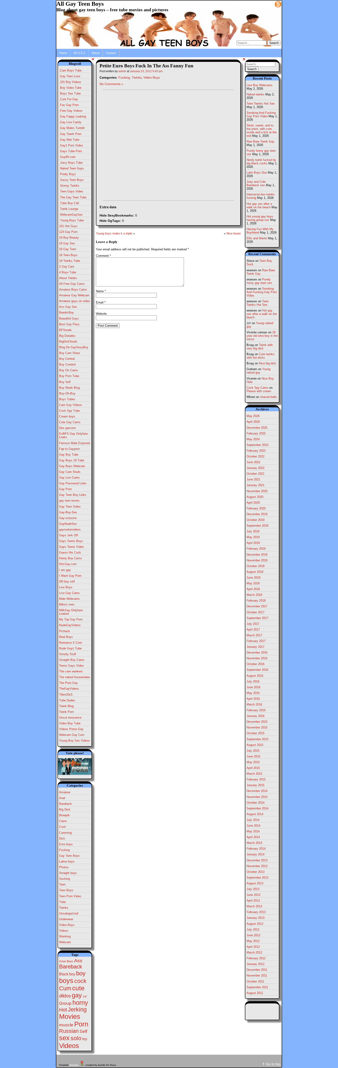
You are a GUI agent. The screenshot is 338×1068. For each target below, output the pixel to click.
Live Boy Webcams (259, 85)
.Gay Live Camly (70, 122)
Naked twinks (255, 94)
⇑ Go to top (271, 1064)
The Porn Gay (68, 683)
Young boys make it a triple (114, 233)
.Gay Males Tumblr (72, 128)
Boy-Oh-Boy (67, 393)
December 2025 (256, 427)
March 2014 (254, 843)
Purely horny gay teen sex (259, 281)
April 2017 (253, 629)
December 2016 (256, 652)
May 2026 (253, 416)
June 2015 (253, 756)
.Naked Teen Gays (71, 168)
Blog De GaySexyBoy (73, 347)
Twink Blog (66, 706)
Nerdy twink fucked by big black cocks (261, 161)
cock (80, 981)
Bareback (65, 803)
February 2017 (256, 641)
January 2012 (255, 964)
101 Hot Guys (68, 226)
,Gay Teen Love (69, 76)
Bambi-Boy (66, 312)
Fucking (64, 850)
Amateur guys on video (74, 301)
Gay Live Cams (69, 477)
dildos (65, 995)
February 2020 (256, 508)
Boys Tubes (67, 399)
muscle (66, 1024)
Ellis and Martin (256, 238)
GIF (85, 996)
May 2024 (253, 439)
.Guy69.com (67, 157)
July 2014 (252, 820)
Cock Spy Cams (257, 387)
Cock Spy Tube (69, 410)
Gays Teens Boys (71, 541)
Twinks (63, 907)
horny (80, 1002)
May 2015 (253, 762)
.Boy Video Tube (70, 87)
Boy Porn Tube (69, 376)
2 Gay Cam (66, 266)
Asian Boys (66, 961)
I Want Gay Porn (70, 575)
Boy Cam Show (69, 353)
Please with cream (258, 391)
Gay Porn (65, 489)
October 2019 (255, 520)
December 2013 (256, 860)
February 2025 (256, 433)
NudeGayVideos (70, 625)
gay (77, 995)
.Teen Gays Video (71, 191)
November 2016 (256, 658)
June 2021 (253, 479)
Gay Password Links (73, 483)
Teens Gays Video (71, 665)
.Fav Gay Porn (69, 105)
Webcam (65, 942)
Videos (63, 930)
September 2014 (257, 808)
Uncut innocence (70, 717)
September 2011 (257, 987)
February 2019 (256, 548)
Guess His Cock (70, 552)
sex (64, 1038)
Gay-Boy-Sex (68, 512)
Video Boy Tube (69, 723)
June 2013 (253, 895)
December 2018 (256, 554)
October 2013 (255, 872)
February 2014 (256, 848)
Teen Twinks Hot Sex (260, 103)
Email (101, 302)
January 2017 (255, 646)
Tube (62, 902)
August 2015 (254, 745)
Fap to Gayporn (69, 449)
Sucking (64, 878)
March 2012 (254, 952)
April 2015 (253, 768)
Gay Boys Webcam (72, 466)
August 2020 (254, 497)
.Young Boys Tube (71, 220)
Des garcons (67, 428)
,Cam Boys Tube (70, 70)
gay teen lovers (69, 500)
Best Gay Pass (69, 324)
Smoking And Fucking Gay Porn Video (261, 114)
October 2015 (255, 733)
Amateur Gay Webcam (74, 295)
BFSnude (65, 330)
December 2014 (256, 791)
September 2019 (257, 525)
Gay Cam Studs (69, 472)
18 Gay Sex (67, 243)
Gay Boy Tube (68, 454)
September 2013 (257, 877)
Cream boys (67, 416)
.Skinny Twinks (69, 185)
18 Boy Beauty (69, 237)
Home (63, 53)
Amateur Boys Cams (73, 289)
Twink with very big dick (259, 346)
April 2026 (253, 421)
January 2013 (255, 918)
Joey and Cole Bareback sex (256, 183)
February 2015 (256, 779)
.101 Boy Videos (70, 82)
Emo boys (66, 844)
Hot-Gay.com (68, 564)
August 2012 (254, 923)
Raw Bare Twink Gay (260, 141)
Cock (62, 826)
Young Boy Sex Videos (74, 740)
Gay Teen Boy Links (72, 495)
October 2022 (255, 456)
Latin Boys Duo (256, 172)
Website (101, 313)
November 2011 (256, 975)
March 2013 (254, 906)
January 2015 (255, 785)
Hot (63, 1010)
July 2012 (252, 929)
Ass (78, 960)
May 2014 (253, 831)
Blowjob (64, 815)
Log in (267, 4)
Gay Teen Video (69, 506)
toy (84, 1039)
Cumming (65, 832)
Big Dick (64, 809)
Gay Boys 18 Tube (71, 460)
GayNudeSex (68, 523)
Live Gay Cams (69, 593)
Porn (81, 1024)
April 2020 (253, 502)
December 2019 (256, 514)
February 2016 (256, 710)
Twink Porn (66, 712)
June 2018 (253, 577)
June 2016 (253, 687)
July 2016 (252, 681)
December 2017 (256, 606)
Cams (63, 821)
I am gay (65, 570)
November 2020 (256, 491)
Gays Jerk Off (68, 535)
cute (78, 988)
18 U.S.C (79, 53)
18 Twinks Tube (69, 261)
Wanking (65, 936)
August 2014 (254, 814)
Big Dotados (67, 335)
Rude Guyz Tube (70, 648)
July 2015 (252, 750)
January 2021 (255, 485)
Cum (65, 988)
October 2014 (255, 802)
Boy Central (67, 358)
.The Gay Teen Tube (72, 197)
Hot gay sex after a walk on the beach (259, 205)
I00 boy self (67, 581)
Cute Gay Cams (69, 422)
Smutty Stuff (67, 654)
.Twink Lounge (68, 209)
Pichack (64, 631)
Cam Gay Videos (70, 405)
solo (76, 1038)
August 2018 (254, 572)
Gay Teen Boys (69, 855)
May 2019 (253, 537)
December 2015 (256, 721)
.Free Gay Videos (71, 110)
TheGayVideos (69, 688)
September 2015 (257, 739)
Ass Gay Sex (68, 306)
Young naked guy (258, 370)
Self (83, 1031)
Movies (69, 1016)
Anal (62, 798)
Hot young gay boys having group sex (259, 218)
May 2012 (253, 941)
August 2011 (254, 993)
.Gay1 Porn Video (71, 145)
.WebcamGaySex (71, 214)
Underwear (66, 919)
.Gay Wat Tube (69, 139)
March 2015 (254, 773)
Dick (62, 838)
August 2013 (254, 883)
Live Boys (65, 587)
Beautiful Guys (69, 318)
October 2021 (255, 473)
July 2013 (252, 889)
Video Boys (66, 925)
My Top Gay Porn (71, 619)
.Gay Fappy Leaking (72, 116)
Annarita (73, 1065)
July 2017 (252, 623)
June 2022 (253, 462)
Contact (111, 53)
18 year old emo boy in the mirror (262, 336)
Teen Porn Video (70, 896)
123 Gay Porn (68, 232)
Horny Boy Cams (70, 558)
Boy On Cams (68, 370)
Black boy (67, 974)
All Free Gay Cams (72, 284)
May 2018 (253, 583)
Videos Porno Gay (71, 729)
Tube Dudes (67, 700)
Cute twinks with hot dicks (260, 355)
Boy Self (65, 382)
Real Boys (66, 637)
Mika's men (66, 604)
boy (81, 973)
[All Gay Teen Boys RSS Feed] (278, 4)
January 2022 (255, 468)
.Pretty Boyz (67, 174)
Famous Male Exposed (74, 443)
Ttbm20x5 (65, 694)
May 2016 (253, 693)
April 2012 (253, 946)
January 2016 (255, 716)
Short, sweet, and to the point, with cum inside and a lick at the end (261, 130)
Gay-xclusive (68, 518)
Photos (64, 867)
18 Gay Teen (67, 249)
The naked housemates (74, 677)
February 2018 (256, 600)
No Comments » (111, 84)
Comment (103, 255)
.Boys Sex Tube (70, 93)
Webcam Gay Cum (71, 735)
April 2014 (253, 837)
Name (101, 291)
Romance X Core (70, 642)
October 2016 (255, 664)
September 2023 (257, 445)
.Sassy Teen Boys (71, 180)
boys (66, 980)
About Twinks (68, 278)
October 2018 (255, 566)
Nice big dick (267, 363)
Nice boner (233, 233)
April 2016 (253, 698)
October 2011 (255, 981)
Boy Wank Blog (69, 387)
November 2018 (256, 560)
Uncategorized (68, 913)
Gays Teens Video (71, 546)
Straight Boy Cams (71, 660)
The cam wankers (71, 671)
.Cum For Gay (68, 99)
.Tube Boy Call (69, 203)
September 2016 (257, 669)
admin (122, 71)
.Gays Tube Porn (70, 151)
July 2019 (252, 531)
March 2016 (254, 704)
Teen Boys (66, 890)
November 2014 (256, 797)
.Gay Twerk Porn (70, 134)
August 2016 (254, 675)
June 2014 (253, 825)
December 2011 (256, 969)
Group (65, 1003)
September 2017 (257, 618)
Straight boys (68, 873)
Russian (69, 1031)
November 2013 (256, 866)
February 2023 (256, 450)
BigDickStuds (68, 341)
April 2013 (253, 900)
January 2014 (255, 854)
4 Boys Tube (67, 272)
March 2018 (254, 595)
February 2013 (256, 912)
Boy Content (67, 364)
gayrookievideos (70, 529)
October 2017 (255, 612)
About (96, 53)
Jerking (77, 1009)
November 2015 (256, 727)
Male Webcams (69, 598)
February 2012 (256, 958)
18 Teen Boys (68, 255)
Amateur (64, 792)
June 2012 (253, 935)
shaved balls (268, 397)
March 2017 (254, 635)
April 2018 (253, 589)
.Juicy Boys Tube (71, 162)
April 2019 (253, 543)
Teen (62, 884)
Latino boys (66, 861)
